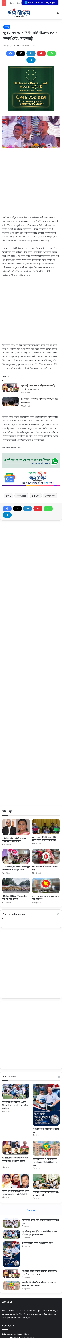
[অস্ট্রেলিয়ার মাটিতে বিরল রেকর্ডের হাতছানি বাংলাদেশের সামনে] (11, 1223)
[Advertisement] (31, 184)
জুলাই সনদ (51, 495)
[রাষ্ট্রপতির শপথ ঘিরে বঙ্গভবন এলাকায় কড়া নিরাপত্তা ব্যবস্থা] (16, 885)
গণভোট (36, 495)
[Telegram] (31, 60)
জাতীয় (7, 27)
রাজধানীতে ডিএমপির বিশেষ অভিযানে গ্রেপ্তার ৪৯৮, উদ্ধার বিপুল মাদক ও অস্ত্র (45, 1161)
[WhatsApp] (51, 53)
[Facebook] (10, 53)
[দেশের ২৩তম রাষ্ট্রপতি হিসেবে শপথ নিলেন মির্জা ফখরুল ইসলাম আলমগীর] (46, 826)
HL (9, 495)
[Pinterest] (41, 53)
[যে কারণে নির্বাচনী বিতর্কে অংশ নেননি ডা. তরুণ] (46, 1105)
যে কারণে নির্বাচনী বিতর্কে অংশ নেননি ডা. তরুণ (37, 1242)
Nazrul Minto (23, 1334)
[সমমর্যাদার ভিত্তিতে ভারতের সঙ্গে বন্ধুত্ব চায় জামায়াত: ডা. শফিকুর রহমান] (16, 856)
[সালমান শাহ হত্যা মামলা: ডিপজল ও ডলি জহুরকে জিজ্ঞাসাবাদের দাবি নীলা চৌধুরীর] (15, 1181)
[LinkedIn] (31, 53)
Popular (31, 1210)
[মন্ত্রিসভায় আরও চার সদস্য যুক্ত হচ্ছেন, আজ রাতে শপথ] (46, 885)
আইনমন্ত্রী (22, 495)
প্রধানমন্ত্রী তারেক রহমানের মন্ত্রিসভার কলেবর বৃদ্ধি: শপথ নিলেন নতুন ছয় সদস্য (15, 1160)
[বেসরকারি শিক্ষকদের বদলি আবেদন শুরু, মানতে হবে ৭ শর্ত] (46, 1181)
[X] (20, 53)
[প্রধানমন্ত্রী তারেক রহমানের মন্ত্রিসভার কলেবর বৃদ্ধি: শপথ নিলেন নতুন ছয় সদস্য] (10, 387)
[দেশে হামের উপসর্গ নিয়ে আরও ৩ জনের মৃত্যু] (46, 856)
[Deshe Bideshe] (19, 12)
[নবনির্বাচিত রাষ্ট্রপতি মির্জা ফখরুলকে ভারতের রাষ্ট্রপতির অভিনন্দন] (16, 827)
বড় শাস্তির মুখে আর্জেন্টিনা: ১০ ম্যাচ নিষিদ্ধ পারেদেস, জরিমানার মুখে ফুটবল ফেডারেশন (15, 1105)
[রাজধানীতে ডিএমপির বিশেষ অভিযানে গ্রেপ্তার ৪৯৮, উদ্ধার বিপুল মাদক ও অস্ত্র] (46, 1148)
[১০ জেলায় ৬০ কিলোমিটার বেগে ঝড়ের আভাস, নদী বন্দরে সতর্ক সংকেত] (10, 401)
